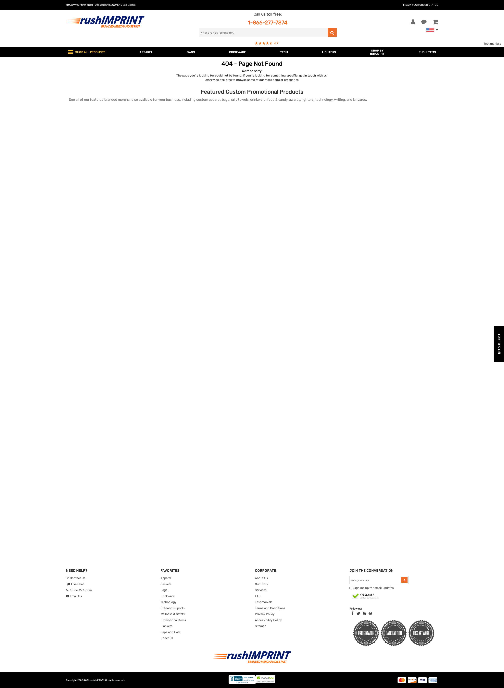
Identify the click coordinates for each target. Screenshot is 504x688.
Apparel (165, 578)
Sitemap (260, 626)
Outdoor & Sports (172, 608)
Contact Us (77, 578)
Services (261, 590)
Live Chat (77, 584)
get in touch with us (313, 75)
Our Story (261, 584)
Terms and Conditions (270, 608)
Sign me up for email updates (373, 588)
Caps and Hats (170, 632)
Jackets (165, 584)
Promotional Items (173, 620)
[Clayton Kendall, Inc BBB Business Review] (242, 683)
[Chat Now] (424, 22)
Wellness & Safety (172, 614)
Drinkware (167, 596)
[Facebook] (352, 613)
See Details (129, 4)
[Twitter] (358, 613)
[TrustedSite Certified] (365, 596)
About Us (261, 578)
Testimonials (492, 43)
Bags (163, 590)
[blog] (364, 613)
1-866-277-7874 (267, 22)
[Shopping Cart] (435, 22)
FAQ (257, 596)
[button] (499, 344)
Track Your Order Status (420, 4)
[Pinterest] (370, 613)
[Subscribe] (404, 580)
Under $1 (166, 638)
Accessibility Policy (268, 620)
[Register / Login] (413, 22)
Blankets (166, 626)
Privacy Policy (264, 614)
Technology (168, 602)
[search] (332, 32)
